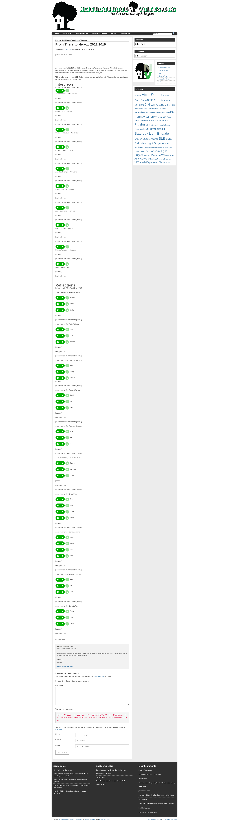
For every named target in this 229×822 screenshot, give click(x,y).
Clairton (149, 104)
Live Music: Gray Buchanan (63, 770)
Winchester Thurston (79, 40)
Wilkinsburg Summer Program (159, 159)
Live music (153, 113)
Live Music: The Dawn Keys (148, 812)
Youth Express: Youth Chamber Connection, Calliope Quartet (70, 780)
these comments (99, 677)
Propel (155, 128)
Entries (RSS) (79, 819)
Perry (168, 117)
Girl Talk (114, 33)
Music (159, 113)
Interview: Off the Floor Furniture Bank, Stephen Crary (156, 795)
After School (152, 94)
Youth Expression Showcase (155, 162)
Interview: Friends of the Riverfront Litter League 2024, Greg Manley (71, 786)
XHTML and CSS (104, 819)
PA (172, 112)
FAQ (159, 73)
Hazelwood (161, 109)
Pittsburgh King (156, 125)
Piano (159, 120)
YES (137, 162)
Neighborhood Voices (154, 819)
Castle (149, 100)
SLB (162, 138)
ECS (173, 105)
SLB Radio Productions (149, 148)
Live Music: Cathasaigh (103, 773)
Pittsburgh (142, 124)
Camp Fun (139, 100)
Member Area (162, 76)
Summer (161, 148)
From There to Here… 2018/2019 (150, 774)
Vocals (147, 155)
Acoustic (138, 95)
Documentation (163, 70)
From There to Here (99, 33)
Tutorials (161, 82)
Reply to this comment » (65, 666)
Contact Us (67, 33)
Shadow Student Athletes (146, 139)
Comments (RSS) (89, 819)
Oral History (66, 40)
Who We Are (125, 33)
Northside (166, 113)
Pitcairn (165, 120)
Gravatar (58, 730)
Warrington (156, 155)
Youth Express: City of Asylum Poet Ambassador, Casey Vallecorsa (157, 784)
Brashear (166, 95)
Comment (59, 685)
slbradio (69, 49)
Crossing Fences (81, 33)
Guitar (154, 108)
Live (147, 112)
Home (57, 33)
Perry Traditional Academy (146, 120)
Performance (159, 117)
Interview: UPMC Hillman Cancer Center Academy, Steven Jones (70, 792)
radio (162, 128)
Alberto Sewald (101, 784)
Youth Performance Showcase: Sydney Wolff (110, 781)
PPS (149, 129)
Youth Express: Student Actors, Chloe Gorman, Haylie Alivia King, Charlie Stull (71, 775)
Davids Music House (163, 105)
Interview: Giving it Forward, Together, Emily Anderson (156, 803)
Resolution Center (164, 79)
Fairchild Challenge (143, 108)
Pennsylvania (144, 116)
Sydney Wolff (100, 777)
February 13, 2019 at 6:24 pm (66, 648)
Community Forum (164, 67)
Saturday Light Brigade (152, 133)
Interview (140, 112)
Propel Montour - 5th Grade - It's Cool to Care (111, 770)
